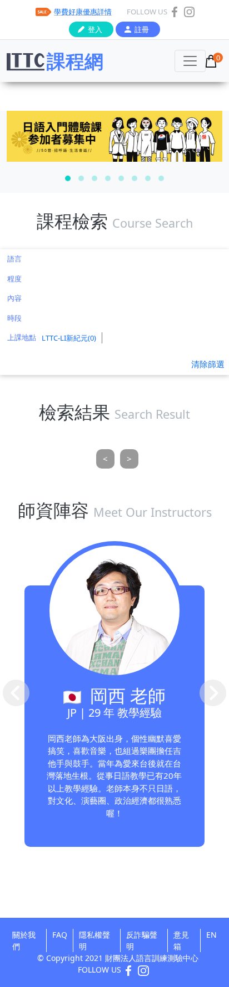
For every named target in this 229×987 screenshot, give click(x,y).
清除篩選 (208, 363)
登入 (95, 29)
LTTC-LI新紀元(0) (69, 338)
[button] (67, 178)
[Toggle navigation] (190, 61)
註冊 (142, 29)
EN (211, 934)
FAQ (59, 934)
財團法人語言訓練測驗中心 (151, 958)
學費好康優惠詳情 (83, 12)
